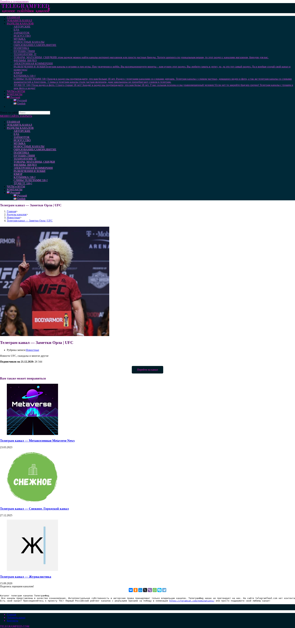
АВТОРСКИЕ (22, 131)
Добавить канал (16, 617)
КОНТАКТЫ (14, 189)
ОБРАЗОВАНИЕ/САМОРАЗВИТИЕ (35, 149)
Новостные (32, 350)
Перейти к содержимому (14, 1)
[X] (145, 590)
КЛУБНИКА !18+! (25, 177)
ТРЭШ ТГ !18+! (23, 183)
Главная (11, 614)
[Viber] (150, 590)
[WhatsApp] (155, 590)
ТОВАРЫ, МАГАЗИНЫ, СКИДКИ (34, 161)
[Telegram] (164, 590)
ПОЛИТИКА (21, 152)
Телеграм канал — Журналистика (25, 576)
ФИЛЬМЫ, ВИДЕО (25, 164)
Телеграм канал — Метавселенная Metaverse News (37, 440)
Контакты (12, 620)
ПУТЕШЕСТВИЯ (24, 155)
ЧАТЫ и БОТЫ (16, 186)
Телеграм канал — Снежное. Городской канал (34, 508)
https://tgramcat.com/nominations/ (191, 600)
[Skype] (159, 590)
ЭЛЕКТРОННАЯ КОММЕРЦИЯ (33, 167)
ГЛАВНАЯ (13, 121)
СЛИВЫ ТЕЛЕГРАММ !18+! (31, 180)
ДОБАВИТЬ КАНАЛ (19, 124)
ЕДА (16, 134)
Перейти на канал (147, 369)
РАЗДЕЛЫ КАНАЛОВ (20, 127)
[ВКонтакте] (131, 590)
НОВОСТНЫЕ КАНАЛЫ (29, 146)
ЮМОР (18, 174)
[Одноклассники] (136, 590)
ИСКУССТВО (22, 140)
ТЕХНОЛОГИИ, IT (25, 158)
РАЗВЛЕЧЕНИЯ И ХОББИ (29, 171)
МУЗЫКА (20, 143)
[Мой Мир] (140, 590)
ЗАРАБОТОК (22, 137)
